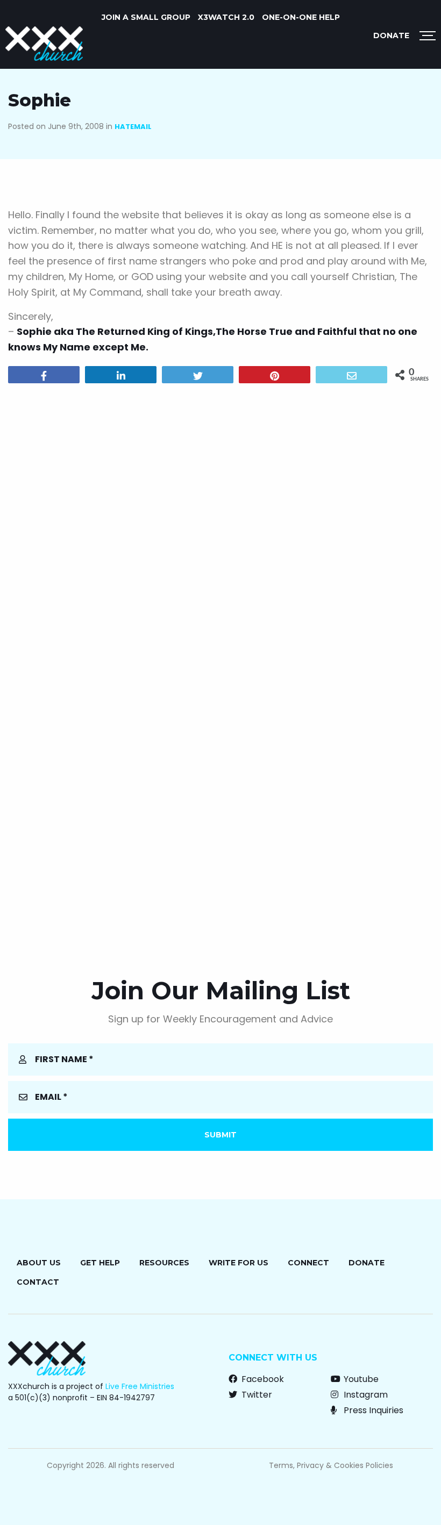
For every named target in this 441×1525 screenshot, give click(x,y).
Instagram (365, 1394)
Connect (308, 1263)
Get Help (100, 1263)
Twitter (255, 1394)
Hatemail (133, 126)
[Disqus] (220, 529)
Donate (391, 35)
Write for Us (238, 1263)
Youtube (360, 1379)
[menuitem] (146, 17)
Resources (164, 1263)
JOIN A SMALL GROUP (146, 17)
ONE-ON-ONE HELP (301, 17)
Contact (38, 1282)
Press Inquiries (372, 1410)
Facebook (261, 1379)
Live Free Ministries (139, 1386)
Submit (220, 1135)
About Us (39, 1263)
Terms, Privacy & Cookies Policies (331, 1465)
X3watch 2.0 (226, 17)
